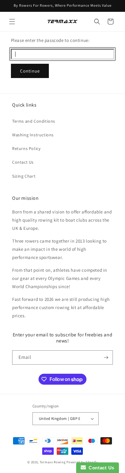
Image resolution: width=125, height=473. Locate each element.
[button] (12, 21)
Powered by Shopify (82, 462)
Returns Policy (26, 148)
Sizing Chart (23, 176)
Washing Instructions (33, 135)
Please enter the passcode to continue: (50, 40)
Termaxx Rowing (53, 462)
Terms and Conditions (33, 121)
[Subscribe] (106, 357)
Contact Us (23, 162)
